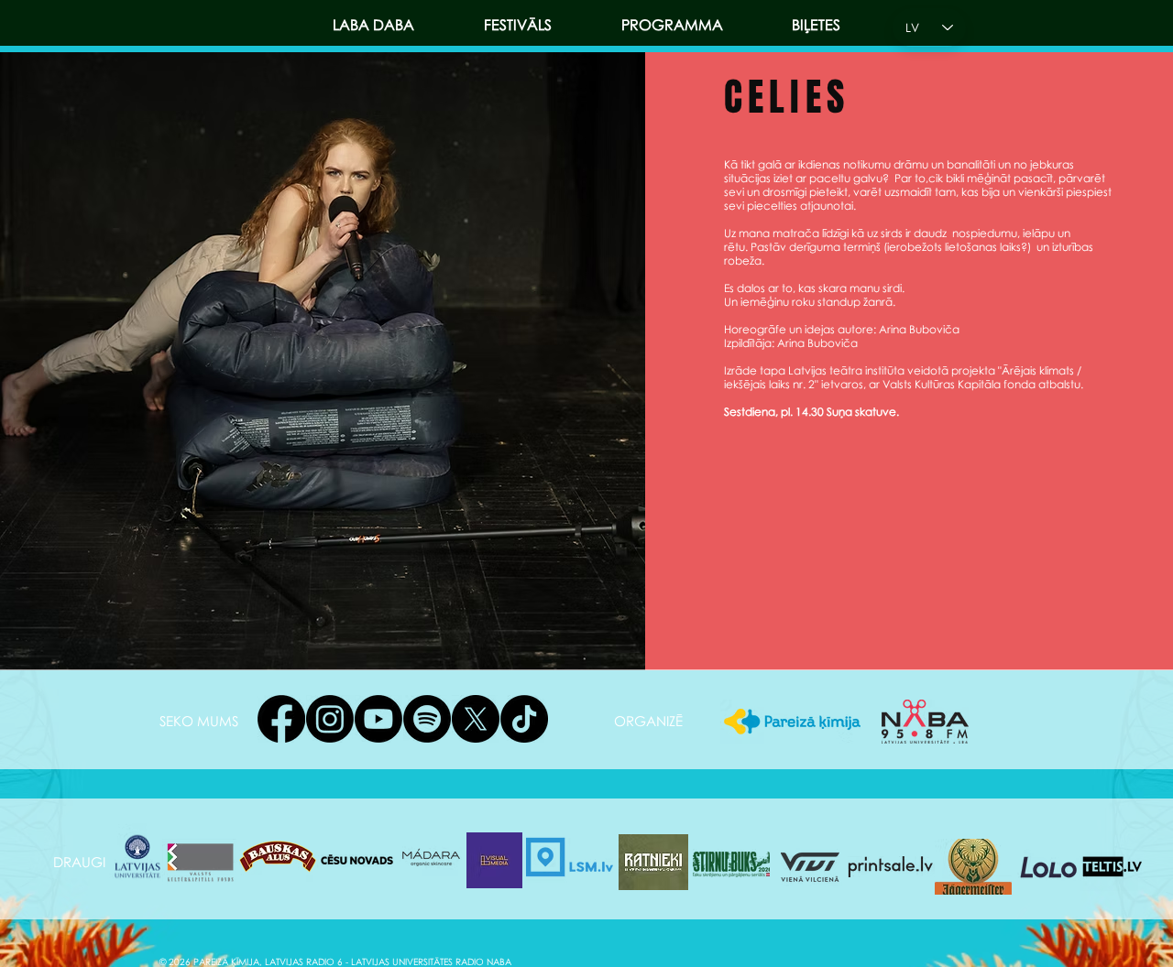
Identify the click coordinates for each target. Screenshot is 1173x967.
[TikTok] (524, 719)
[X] (475, 719)
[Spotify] (427, 719)
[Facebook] (281, 719)
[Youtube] (378, 719)
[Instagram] (330, 719)
